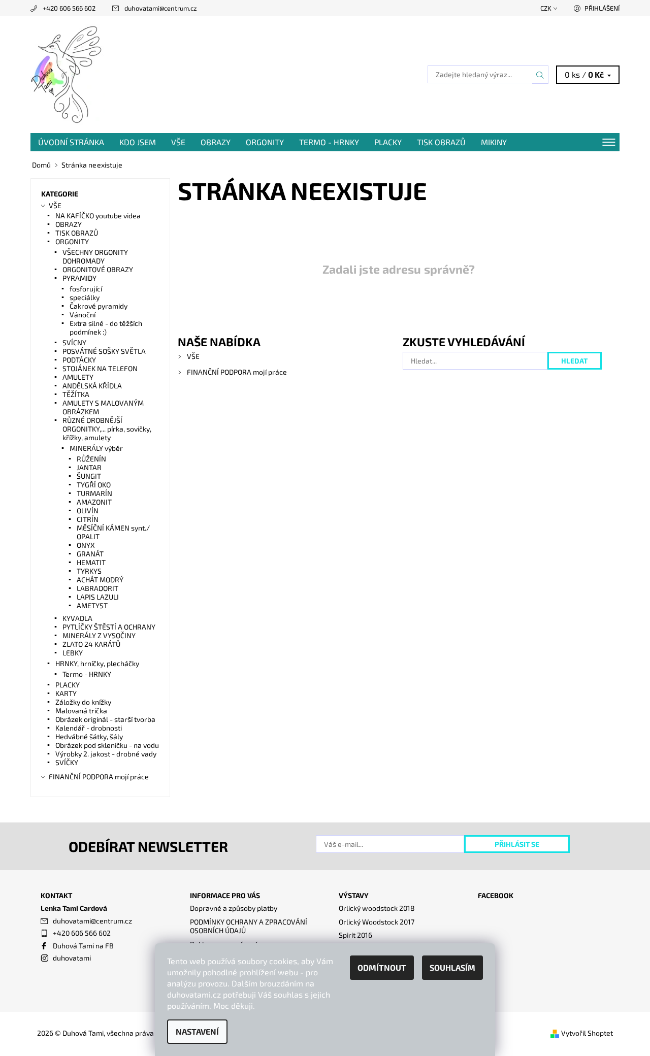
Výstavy (354, 895)
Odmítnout (382, 967)
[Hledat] (540, 74)
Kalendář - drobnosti (88, 727)
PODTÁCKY (79, 359)
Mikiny (494, 142)
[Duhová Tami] (67, 73)
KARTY (66, 693)
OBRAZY (216, 142)
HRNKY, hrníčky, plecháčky (97, 663)
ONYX (86, 545)
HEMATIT (91, 562)
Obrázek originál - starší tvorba (105, 719)
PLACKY (388, 142)
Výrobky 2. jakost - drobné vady (105, 753)
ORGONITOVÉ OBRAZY (97, 269)
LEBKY (72, 652)
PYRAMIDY (79, 278)
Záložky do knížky (83, 702)
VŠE (178, 142)
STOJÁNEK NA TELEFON (100, 368)
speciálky (85, 297)
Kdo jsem (137, 142)
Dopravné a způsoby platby (233, 908)
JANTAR (89, 467)
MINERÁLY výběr (96, 448)
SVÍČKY (66, 762)
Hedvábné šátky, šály (89, 736)
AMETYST (92, 605)
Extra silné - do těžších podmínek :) (106, 327)
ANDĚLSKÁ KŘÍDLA (92, 385)
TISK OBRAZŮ (441, 142)
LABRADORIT (97, 588)
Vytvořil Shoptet (587, 1033)
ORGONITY (265, 142)
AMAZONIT (94, 502)
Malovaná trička (81, 710)
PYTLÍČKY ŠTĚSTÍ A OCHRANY (108, 626)
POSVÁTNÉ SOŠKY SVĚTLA (104, 351)
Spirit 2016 (355, 935)
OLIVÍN (88, 510)
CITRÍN (88, 519)
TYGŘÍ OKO (94, 484)
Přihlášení (602, 8)
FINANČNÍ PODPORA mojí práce (237, 372)
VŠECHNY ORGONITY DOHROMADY (95, 256)
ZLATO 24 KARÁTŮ (91, 644)
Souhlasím (452, 967)
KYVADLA (77, 618)
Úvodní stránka (71, 142)
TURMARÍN (94, 493)
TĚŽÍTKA (75, 394)
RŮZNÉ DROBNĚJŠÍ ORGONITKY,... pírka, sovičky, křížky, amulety (106, 429)
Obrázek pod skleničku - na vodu (107, 745)
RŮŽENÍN (91, 458)
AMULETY (77, 377)
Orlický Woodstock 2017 (376, 921)
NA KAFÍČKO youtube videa (98, 215)
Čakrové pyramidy (98, 306)
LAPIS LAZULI (98, 596)
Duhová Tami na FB (83, 945)
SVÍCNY (74, 342)
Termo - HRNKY (329, 142)
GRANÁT (90, 553)
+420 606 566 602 (69, 8)
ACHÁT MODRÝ (100, 579)
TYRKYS (89, 571)
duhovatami (72, 957)
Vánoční (82, 314)
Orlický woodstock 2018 (377, 908)
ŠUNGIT (89, 476)
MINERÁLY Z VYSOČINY (99, 635)
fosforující (86, 288)
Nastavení (197, 1031)
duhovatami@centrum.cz (160, 8)
